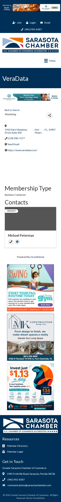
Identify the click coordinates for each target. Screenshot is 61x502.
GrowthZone (37, 256)
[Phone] (10, 241)
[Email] (17, 241)
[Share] (49, 115)
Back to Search (12, 110)
